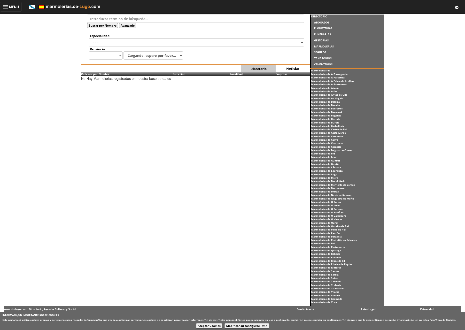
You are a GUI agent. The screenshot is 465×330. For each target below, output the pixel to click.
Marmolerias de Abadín (325, 88)
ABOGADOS (321, 22)
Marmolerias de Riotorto (326, 267)
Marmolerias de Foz (323, 153)
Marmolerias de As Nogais (327, 98)
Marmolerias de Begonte (326, 115)
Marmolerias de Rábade (325, 253)
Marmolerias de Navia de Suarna (331, 195)
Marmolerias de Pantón (325, 233)
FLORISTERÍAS (323, 28)
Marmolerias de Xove (324, 302)
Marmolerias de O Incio (325, 205)
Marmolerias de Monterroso (328, 188)
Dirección (179, 74)
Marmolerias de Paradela (326, 236)
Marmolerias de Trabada (326, 285)
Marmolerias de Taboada (326, 281)
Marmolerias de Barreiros (327, 108)
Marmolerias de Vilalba (325, 291)
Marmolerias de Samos (325, 271)
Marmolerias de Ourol (324, 222)
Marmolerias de (320, 70)
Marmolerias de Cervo (324, 139)
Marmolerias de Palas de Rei (328, 229)
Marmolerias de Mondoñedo (328, 181)
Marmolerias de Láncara (326, 167)
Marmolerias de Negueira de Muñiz (332, 198)
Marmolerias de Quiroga (326, 250)
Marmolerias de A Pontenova (329, 84)
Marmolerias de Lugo (324, 174)
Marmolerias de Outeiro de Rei (330, 226)
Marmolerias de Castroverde (328, 132)
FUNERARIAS (322, 34)
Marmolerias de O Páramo (327, 209)
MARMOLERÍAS (324, 46)
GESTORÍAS (321, 40)
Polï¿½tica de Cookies (442, 320)
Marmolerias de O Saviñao (327, 212)
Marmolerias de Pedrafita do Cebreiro (334, 240)
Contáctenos (305, 309)
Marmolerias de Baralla (325, 105)
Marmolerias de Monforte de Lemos (333, 184)
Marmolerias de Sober (324, 278)
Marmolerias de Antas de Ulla (329, 94)
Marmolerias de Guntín (325, 164)
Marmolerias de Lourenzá (327, 170)
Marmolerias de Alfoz (324, 91)
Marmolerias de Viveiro (325, 295)
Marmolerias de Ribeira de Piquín (331, 264)
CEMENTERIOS (323, 64)
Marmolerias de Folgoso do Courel (331, 150)
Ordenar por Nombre (95, 74)
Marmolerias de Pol (323, 243)
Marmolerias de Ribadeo (326, 257)
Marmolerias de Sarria (325, 274)
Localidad (236, 74)
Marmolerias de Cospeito (326, 146)
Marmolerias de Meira (324, 177)
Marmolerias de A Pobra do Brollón (332, 81)
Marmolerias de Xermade (326, 298)
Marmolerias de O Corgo (326, 202)
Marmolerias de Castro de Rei (329, 129)
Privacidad (427, 309)
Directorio (258, 69)
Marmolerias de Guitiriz (325, 160)
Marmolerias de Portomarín (328, 247)
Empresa (281, 74)
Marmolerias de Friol (323, 157)
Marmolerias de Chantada (327, 143)
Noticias (292, 68)
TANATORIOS (323, 58)
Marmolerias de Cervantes (327, 136)
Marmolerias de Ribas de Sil (328, 260)
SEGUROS (320, 52)
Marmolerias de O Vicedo (326, 219)
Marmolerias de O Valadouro (328, 215)
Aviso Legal (368, 309)
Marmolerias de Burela (325, 122)
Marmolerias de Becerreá (326, 112)
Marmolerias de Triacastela (327, 288)
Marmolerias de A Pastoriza (328, 77)
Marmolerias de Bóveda (325, 119)
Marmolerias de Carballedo (327, 126)
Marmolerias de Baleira (325, 101)
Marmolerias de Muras (325, 191)
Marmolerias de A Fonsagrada (329, 74)
